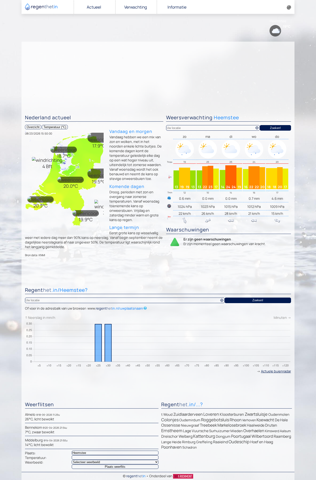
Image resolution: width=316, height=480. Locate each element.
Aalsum (285, 431)
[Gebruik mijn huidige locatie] (257, 128)
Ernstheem (171, 430)
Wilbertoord (262, 436)
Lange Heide (171, 442)
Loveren (211, 414)
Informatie (176, 7)
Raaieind (220, 441)
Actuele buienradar (276, 371)
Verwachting (135, 7)
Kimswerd (272, 431)
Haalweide (255, 425)
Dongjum (223, 436)
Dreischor (169, 436)
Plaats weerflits (115, 466)
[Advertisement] (158, 76)
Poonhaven (171, 447)
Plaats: (30, 453)
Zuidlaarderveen (188, 414)
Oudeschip (239, 441)
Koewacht (265, 419)
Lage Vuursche (195, 430)
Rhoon (236, 419)
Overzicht (33, 127)
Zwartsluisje (256, 414)
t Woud (167, 414)
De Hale (281, 419)
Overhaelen (253, 430)
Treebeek (208, 425)
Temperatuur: (35, 457)
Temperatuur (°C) (54, 127)
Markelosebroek (231, 425)
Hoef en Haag (261, 441)
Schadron (189, 447)
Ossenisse (170, 425)
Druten (271, 425)
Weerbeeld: (34, 462)
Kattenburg (204, 436)
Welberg (185, 436)
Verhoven (249, 420)
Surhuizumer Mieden (226, 430)
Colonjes (170, 419)
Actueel (94, 7)
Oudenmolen (278, 414)
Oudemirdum (189, 420)
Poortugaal (241, 436)
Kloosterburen (232, 414)
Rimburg (188, 442)
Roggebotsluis (215, 419)
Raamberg (282, 436)
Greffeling (204, 442)
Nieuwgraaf (190, 425)
